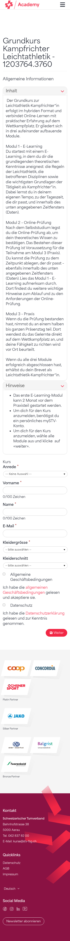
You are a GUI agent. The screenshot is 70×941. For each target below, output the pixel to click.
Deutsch (9, 888)
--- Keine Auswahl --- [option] (18, 474)
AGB (6, 868)
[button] (64, 474)
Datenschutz (21, 605)
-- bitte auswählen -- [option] (18, 549)
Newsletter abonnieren (23, 921)
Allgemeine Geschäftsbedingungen (31, 577)
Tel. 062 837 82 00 (16, 835)
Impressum (10, 874)
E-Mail (9, 526)
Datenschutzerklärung (45, 613)
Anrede (10, 467)
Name (9, 504)
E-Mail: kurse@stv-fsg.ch (20, 841)
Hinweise (15, 385)
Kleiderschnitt (15, 558)
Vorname (11, 483)
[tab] (35, 91)
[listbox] (35, 474)
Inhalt (11, 90)
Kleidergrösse (16, 542)
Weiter (59, 633)
